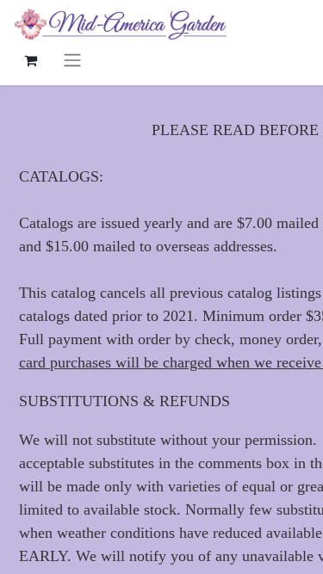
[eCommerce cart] (30, 60)
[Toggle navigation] (72, 59)
